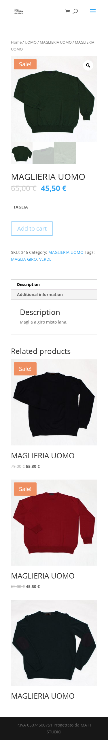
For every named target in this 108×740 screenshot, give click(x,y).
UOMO (31, 42)
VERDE (45, 259)
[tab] (54, 285)
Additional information (40, 294)
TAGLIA (20, 207)
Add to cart (32, 228)
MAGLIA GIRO (24, 259)
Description (28, 284)
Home (16, 42)
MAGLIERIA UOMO (56, 42)
